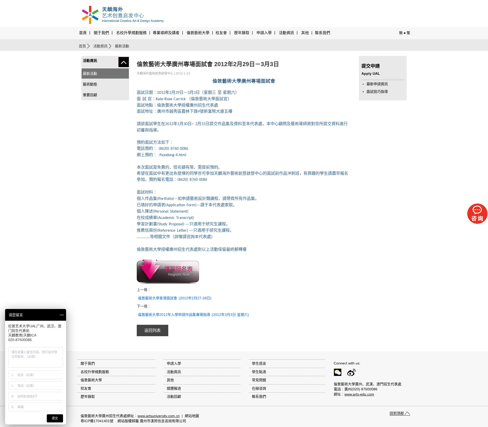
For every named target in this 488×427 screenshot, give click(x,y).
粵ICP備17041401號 (97, 421)
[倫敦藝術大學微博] (354, 373)
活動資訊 (100, 46)
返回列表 (152, 330)
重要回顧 (90, 95)
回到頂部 (397, 413)
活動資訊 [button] (286, 33)
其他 (305, 33)
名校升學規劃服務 (131, 33)
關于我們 (101, 33)
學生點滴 (259, 372)
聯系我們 (322, 33)
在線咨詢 (259, 388)
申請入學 (264, 33)
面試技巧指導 (377, 92)
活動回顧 (174, 396)
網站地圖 (192, 416)
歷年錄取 (241, 33)
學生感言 (259, 363)
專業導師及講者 (166, 33)
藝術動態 (90, 84)
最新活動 (90, 73)
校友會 (221, 33)
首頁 (83, 33)
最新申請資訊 (377, 84)
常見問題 (259, 380)
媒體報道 (174, 388)
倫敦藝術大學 (198, 33)
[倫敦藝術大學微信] (340, 373)
